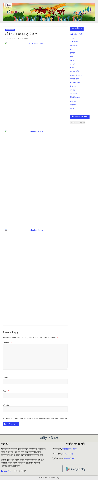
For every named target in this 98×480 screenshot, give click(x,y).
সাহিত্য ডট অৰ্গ (67, 454)
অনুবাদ (72, 68)
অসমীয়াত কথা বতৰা (69, 449)
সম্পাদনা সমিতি (74, 79)
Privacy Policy (6, 471)
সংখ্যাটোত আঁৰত (75, 83)
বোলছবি (72, 53)
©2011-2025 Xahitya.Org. (49, 478)
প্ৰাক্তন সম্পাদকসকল (76, 75)
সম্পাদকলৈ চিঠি (74, 71)
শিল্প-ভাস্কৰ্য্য (73, 108)
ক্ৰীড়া (71, 57)
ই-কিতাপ (73, 86)
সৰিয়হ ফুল (73, 105)
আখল (71, 49)
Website (6, 405)
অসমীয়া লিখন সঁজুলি (76, 34)
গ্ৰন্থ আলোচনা (74, 45)
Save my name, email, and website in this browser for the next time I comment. (36, 418)
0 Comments (24, 38)
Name (6, 377)
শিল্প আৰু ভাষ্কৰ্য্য (10, 30)
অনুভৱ (72, 60)
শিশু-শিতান (73, 94)
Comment (7, 342)
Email (6, 391)
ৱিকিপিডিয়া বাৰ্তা (75, 97)
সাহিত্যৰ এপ (73, 38)
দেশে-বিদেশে (74, 42)
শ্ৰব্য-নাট (72, 90)
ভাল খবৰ (73, 101)
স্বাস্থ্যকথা (73, 64)
